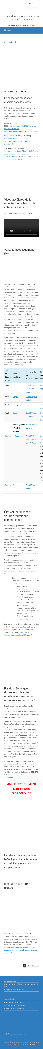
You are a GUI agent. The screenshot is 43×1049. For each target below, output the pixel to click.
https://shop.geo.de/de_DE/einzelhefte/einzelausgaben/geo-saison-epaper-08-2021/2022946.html (21, 154)
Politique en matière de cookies (14, 1005)
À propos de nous (10, 981)
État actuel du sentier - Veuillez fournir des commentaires (18, 516)
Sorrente (8, 436)
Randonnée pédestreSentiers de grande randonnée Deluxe (21, 985)
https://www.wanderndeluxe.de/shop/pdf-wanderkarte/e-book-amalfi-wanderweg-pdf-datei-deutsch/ (20, 950)
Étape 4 (15, 413)
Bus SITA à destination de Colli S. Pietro (31, 439)
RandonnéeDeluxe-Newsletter (14, 990)
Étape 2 (15, 397)
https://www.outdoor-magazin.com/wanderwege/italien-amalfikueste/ (17, 141)
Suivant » (35, 966)
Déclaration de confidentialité (14, 1002)
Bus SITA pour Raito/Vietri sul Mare (31, 388)
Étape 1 (15, 385)
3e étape (16, 405)
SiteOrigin (32, 1044)
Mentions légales (9, 999)
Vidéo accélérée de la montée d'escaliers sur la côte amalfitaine (19, 203)
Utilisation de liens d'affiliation (14, 1009)
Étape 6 (15, 485)
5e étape (16, 436)
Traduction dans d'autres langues (15, 1034)
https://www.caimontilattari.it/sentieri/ (18, 635)
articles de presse (15, 91)
